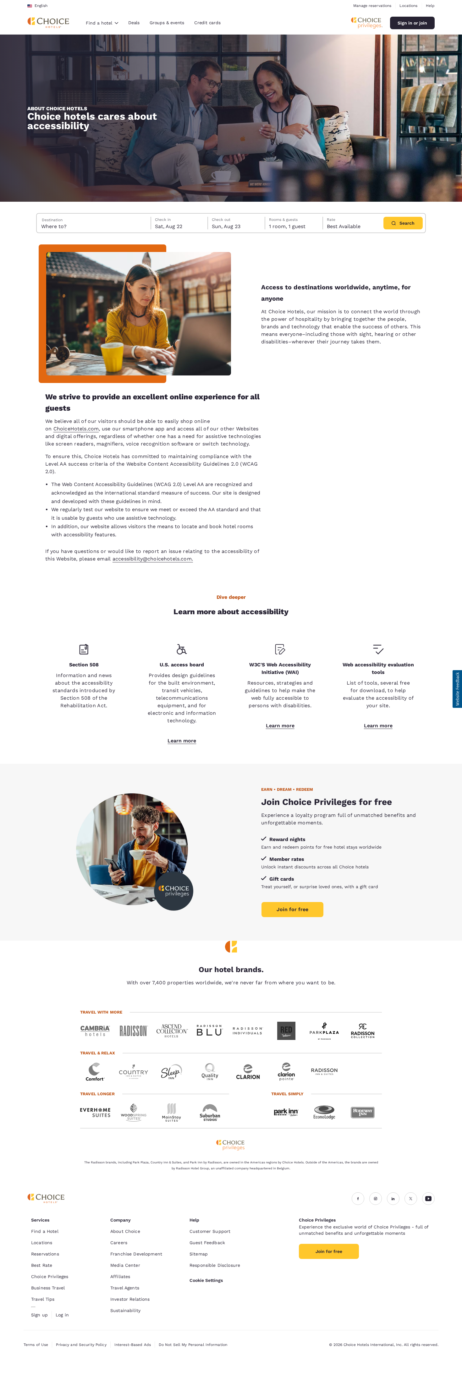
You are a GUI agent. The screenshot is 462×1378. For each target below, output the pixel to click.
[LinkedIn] (393, 1198)
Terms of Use (36, 1344)
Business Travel (48, 1287)
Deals (134, 22)
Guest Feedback (207, 1242)
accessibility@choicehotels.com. (153, 559)
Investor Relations (130, 1299)
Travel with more (101, 1012)
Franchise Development (136, 1253)
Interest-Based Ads (132, 1344)
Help (430, 5)
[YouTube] (428, 1198)
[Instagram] (375, 1198)
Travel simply (287, 1093)
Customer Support (210, 1231)
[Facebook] (358, 1198)
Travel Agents (124, 1287)
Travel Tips (43, 1299)
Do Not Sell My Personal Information (193, 1344)
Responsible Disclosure (215, 1265)
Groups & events (167, 22)
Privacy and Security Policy (81, 1344)
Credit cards (207, 22)
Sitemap (199, 1253)
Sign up (39, 1314)
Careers (118, 1242)
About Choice (125, 1231)
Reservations (45, 1253)
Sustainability (125, 1310)
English (41, 5)
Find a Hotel (44, 1231)
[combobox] (102, 23)
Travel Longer (97, 1093)
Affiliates (120, 1276)
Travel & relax (97, 1053)
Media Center (125, 1265)
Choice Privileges (49, 1276)
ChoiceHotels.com (76, 429)
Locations (408, 5)
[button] (457, 689)
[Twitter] (410, 1198)
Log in (62, 1314)
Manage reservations (372, 5)
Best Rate (41, 1265)
